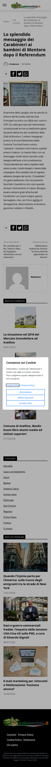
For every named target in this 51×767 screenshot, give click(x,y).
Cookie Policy (12, 385)
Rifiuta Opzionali (25, 397)
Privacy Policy (27, 385)
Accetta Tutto (25, 403)
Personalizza (25, 392)
